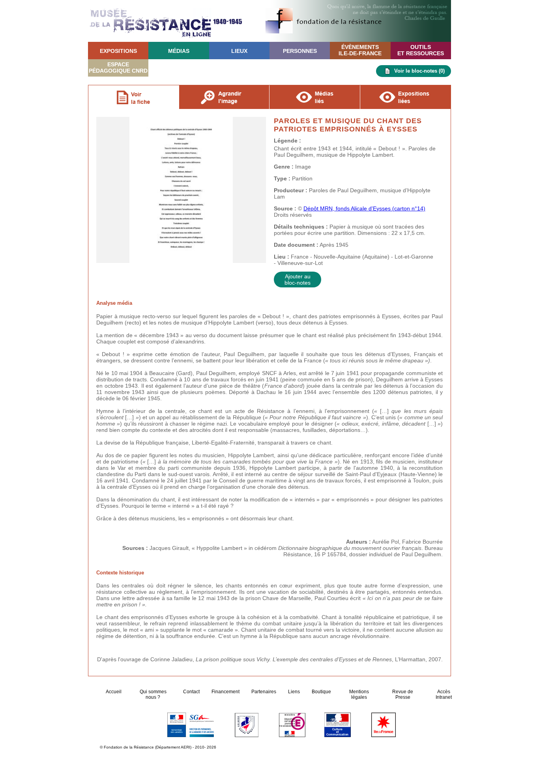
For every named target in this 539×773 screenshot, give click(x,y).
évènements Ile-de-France (360, 50)
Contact (191, 691)
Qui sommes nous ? (153, 694)
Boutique (321, 691)
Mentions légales (359, 694)
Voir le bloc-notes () (419, 71)
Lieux (239, 51)
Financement (225, 691)
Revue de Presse (402, 694)
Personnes (300, 51)
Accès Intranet (444, 694)
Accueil (114, 691)
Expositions (118, 51)
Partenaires (263, 691)
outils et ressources (420, 50)
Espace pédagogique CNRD (118, 67)
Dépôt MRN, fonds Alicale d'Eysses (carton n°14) (364, 208)
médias (178, 51)
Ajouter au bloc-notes (297, 279)
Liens (294, 691)
